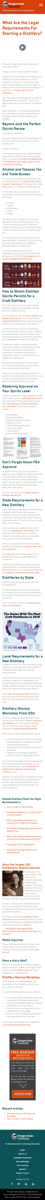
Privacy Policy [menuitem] (22, 1173)
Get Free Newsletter (33, 1197)
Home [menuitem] (22, 1150)
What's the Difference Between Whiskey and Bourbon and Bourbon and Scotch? (24, 837)
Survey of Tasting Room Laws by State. (23, 572)
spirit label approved (31, 398)
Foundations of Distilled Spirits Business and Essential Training (20, 769)
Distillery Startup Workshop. (25, 728)
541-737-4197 (21, 1194)
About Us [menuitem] (22, 1154)
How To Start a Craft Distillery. (20, 807)
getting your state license (24, 530)
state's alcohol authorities (18, 694)
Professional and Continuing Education (18, 10)
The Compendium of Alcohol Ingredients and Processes (21, 257)
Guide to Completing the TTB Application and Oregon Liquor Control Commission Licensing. (22, 162)
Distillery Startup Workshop (21, 977)
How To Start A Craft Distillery (20, 1119)
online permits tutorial (12, 321)
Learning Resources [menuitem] (23, 1158)
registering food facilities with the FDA (20, 493)
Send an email (23, 970)
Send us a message (9, 1194)
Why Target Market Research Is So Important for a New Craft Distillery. (22, 821)
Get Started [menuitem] (22, 1165)
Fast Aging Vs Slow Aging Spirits (18, 928)
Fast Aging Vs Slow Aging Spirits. (21, 844)
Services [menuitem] (22, 1169)
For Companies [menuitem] (22, 1161)
